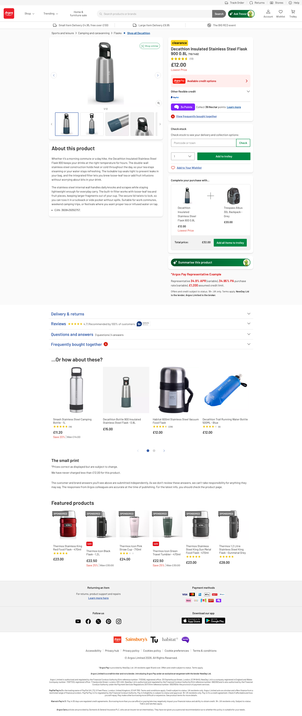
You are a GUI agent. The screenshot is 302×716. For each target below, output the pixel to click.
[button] (150, 46)
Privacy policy (131, 650)
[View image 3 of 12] (117, 124)
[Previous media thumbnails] (51, 124)
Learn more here (98, 598)
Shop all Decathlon (138, 33)
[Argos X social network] (98, 621)
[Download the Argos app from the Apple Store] (192, 623)
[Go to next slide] (158, 75)
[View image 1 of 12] (66, 124)
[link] (211, 115)
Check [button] (243, 142)
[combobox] (154, 14)
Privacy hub (112, 650)
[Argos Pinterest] (108, 621)
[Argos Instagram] (118, 621)
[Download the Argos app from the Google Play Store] (215, 623)
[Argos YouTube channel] (78, 621)
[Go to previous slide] (54, 75)
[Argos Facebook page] (88, 621)
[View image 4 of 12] (142, 124)
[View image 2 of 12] (91, 124)
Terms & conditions (205, 650)
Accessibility (93, 650)
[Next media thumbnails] (160, 124)
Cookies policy (152, 650)
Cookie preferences (177, 650)
